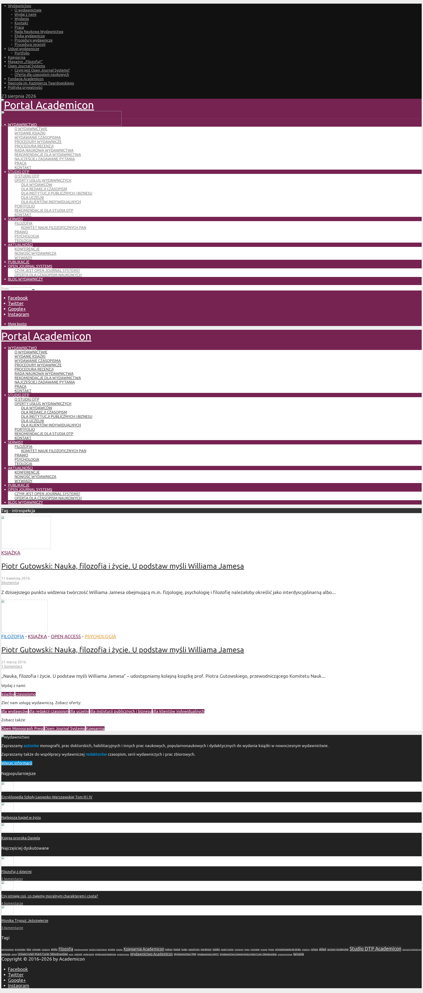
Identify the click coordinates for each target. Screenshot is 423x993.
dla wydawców (14, 711)
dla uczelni (79, 711)
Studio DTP (18, 172)
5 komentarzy (12, 879)
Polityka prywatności (25, 87)
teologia (5, 954)
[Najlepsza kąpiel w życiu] (7, 810)
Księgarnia (16, 57)
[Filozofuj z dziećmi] (7, 864)
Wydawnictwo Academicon (151, 954)
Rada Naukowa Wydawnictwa (39, 31)
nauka (216, 949)
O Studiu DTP (27, 176)
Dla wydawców (36, 184)
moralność (206, 949)
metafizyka (194, 949)
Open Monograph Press (22, 728)
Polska (247, 950)
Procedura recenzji (30, 44)
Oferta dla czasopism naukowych (42, 74)
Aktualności (20, 245)
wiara (71, 955)
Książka (10, 552)
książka (119, 950)
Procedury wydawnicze (34, 40)
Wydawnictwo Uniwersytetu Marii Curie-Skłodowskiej (248, 954)
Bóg (29, 949)
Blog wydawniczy (25, 279)
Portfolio (22, 53)
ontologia (239, 950)
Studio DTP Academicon (375, 948)
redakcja (306, 950)
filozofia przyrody (81, 950)
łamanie (298, 954)
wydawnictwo (123, 955)
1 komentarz (11, 666)
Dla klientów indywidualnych (51, 202)
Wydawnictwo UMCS (208, 954)
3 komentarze (12, 928)
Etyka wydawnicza (30, 36)
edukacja (46, 950)
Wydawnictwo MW (185, 954)
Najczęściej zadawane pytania (45, 159)
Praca (19, 27)
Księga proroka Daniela (20, 838)
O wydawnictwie (28, 10)
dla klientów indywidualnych (178, 711)
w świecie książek (285, 955)
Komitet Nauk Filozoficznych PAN (53, 227)
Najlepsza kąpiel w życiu (21, 817)
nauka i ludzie (227, 949)
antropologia (7, 950)
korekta (111, 949)
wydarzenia (88, 954)
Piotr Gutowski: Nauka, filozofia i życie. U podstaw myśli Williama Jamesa (122, 566)
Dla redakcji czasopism (44, 189)
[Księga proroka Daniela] (7, 830)
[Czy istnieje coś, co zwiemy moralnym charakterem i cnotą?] (7, 888)
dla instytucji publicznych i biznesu (121, 711)
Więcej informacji (16, 763)
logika (184, 949)
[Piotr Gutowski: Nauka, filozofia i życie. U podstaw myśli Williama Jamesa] (26, 547)
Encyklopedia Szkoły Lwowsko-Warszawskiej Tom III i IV (46, 797)
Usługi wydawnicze (23, 49)
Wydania (22, 19)
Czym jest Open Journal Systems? (42, 70)
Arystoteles (20, 949)
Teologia (23, 240)
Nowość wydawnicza (35, 253)
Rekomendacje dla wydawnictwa (48, 154)
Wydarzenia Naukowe (105, 954)
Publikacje (18, 262)
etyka (54, 949)
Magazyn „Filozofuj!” (25, 61)
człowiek (36, 949)
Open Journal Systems (26, 66)
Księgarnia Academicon (144, 949)
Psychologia (27, 236)
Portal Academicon (46, 336)
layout (176, 949)
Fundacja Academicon (26, 79)
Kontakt (21, 23)
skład (322, 949)
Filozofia (23, 223)
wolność (78, 954)
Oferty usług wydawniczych (43, 180)
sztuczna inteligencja (411, 950)
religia (314, 949)
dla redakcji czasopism (49, 711)
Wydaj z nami (25, 14)
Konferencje (27, 249)
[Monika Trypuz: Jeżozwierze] (7, 913)
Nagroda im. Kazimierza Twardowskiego (41, 83)
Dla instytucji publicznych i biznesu (56, 193)
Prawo (21, 232)
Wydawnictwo (19, 6)
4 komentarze (12, 903)
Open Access (66, 636)
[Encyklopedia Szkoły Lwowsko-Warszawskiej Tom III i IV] (7, 789)
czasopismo (25, 694)
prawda (264, 950)
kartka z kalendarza (98, 950)
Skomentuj (10, 582)
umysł (14, 954)
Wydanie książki (30, 133)
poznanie (255, 949)
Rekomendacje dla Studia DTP (44, 210)
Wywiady (23, 257)
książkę (7, 694)
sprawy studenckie (338, 949)
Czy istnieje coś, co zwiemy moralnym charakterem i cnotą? (49, 896)
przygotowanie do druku (288, 949)
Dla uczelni (32, 197)
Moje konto (17, 324)
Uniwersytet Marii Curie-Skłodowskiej (43, 954)
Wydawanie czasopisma (38, 137)
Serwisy (15, 219)
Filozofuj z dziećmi (16, 871)
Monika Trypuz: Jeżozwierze (24, 920)
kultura (169, 949)
